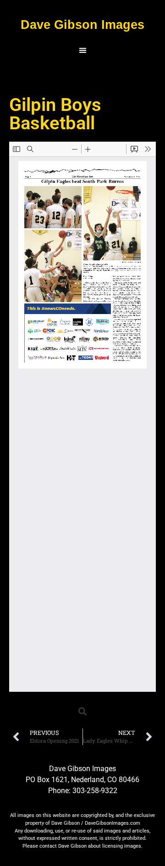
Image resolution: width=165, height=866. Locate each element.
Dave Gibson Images (82, 24)
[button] (82, 50)
